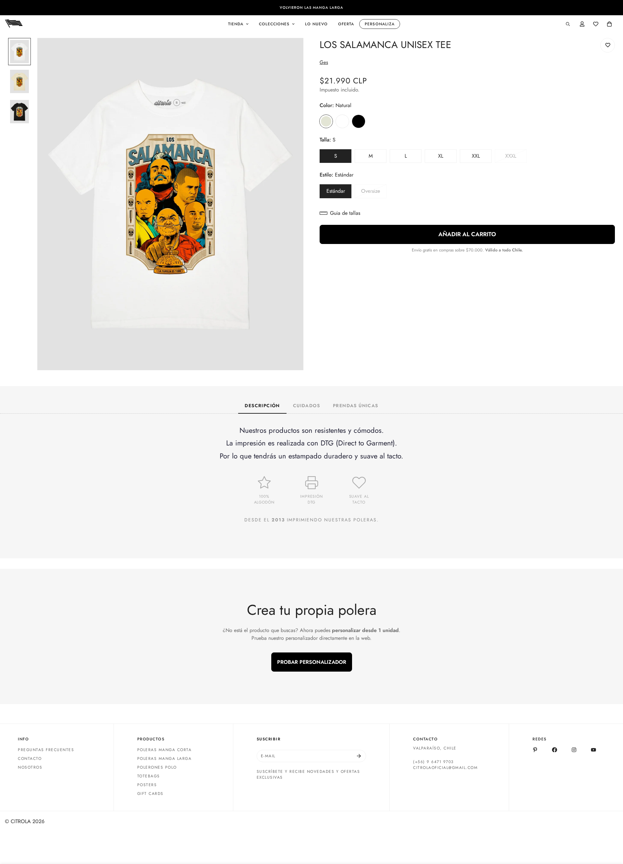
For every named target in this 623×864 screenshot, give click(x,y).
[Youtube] (593, 749)
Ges (324, 62)
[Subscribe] (359, 756)
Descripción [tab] (262, 405)
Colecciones (274, 24)
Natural (326, 121)
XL (447, 157)
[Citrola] (14, 24)
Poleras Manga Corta (164, 750)
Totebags (148, 776)
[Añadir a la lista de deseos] (607, 45)
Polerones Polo (157, 767)
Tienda (235, 24)
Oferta (346, 24)
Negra (358, 121)
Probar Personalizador (311, 662)
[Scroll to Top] (610, 828)
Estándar (338, 192)
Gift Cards (150, 794)
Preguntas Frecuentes (46, 750)
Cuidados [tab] (306, 405)
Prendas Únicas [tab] (355, 405)
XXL (482, 157)
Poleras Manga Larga (164, 758)
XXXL (516, 157)
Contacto (30, 758)
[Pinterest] (535, 749)
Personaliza (380, 24)
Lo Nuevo (316, 24)
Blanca (342, 121)
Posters (147, 785)
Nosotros (30, 767)
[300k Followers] (554, 749)
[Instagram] (574, 749)
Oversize (373, 192)
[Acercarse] (289, 51)
